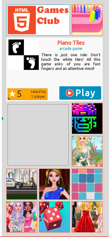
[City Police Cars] (21, 184)
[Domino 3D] (87, 20)
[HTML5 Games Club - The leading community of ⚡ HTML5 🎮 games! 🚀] (38, 20)
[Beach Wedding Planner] (87, 151)
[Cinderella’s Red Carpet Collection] (87, 216)
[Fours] (87, 184)
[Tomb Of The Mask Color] (87, 118)
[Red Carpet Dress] (54, 184)
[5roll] (54, 216)
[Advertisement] (38, 135)
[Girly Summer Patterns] (21, 216)
